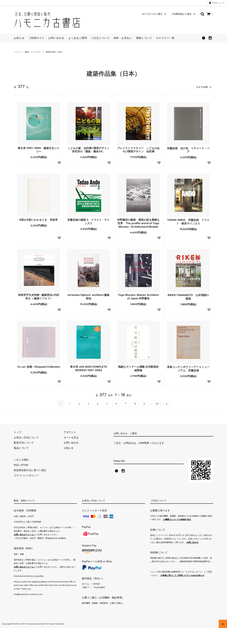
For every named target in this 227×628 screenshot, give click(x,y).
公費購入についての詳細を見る (177, 519)
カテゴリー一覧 (165, 37)
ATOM (24, 465)
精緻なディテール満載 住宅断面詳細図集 (138, 368)
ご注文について (100, 37)
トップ (17, 52)
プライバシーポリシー (26, 475)
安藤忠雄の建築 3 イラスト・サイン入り (88, 221)
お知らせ (19, 37)
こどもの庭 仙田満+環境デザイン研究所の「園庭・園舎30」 (88, 149)
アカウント (216, 3)
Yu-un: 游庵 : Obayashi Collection (38, 366)
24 (157, 403)
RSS (16, 465)
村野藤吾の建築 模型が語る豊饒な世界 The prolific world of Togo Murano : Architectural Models (138, 223)
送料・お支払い (123, 37)
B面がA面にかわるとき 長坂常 (38, 219)
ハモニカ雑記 (21, 459)
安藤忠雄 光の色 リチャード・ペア (188, 150)
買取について (144, 37)
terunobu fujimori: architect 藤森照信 (89, 296)
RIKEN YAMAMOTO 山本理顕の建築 (188, 296)
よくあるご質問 (77, 37)
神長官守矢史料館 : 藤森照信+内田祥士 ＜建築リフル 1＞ (38, 296)
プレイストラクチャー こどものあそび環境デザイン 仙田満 (138, 149)
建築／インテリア (33, 52)
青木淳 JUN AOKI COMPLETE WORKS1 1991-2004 (88, 368)
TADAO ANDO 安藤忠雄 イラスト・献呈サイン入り (188, 221)
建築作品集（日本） (55, 52)
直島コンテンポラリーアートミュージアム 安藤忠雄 (188, 368)
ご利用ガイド (36, 37)
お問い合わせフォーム (24, 534)
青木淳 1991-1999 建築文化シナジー (38, 149)
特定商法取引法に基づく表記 (30, 470)
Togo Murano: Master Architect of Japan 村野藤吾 (138, 296)
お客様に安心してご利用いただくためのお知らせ (182, 575)
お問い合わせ (56, 37)
